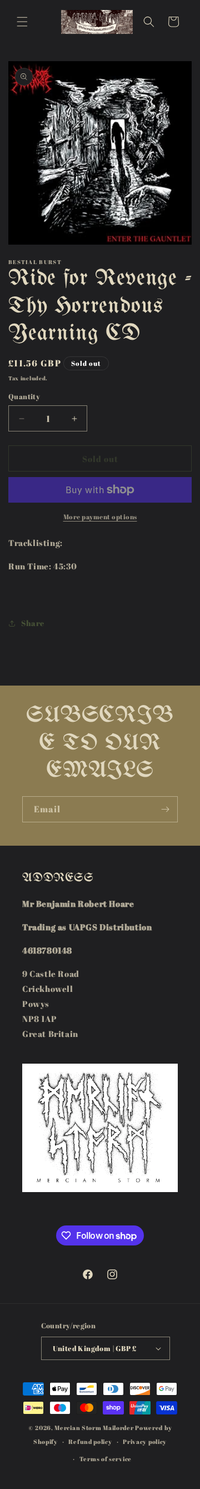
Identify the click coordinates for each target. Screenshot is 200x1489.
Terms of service (105, 1459)
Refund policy (90, 1441)
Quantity (24, 396)
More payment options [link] (100, 516)
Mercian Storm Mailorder (93, 1427)
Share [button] (32, 623)
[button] (22, 21)
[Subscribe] (165, 809)
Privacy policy (145, 1441)
